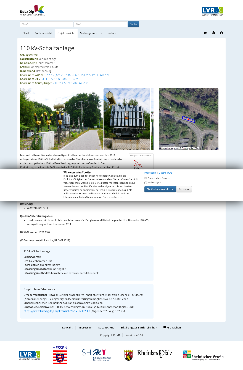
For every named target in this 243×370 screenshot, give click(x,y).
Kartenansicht (43, 33)
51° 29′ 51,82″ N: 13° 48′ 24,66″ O (63, 75)
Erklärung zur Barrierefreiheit (139, 328)
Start (26, 33)
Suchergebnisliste (91, 33)
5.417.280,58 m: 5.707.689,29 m (70, 83)
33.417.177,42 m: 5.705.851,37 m (59, 79)
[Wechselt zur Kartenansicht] (191, 119)
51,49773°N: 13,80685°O (96, 75)
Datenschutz (106, 328)
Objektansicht (66, 33)
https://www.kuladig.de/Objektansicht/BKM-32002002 (57, 311)
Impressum (85, 328)
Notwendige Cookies (159, 178)
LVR (118, 335)
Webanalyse (154, 182)
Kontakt (67, 328)
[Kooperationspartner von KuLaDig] (141, 168)
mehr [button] (110, 33)
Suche (133, 24)
